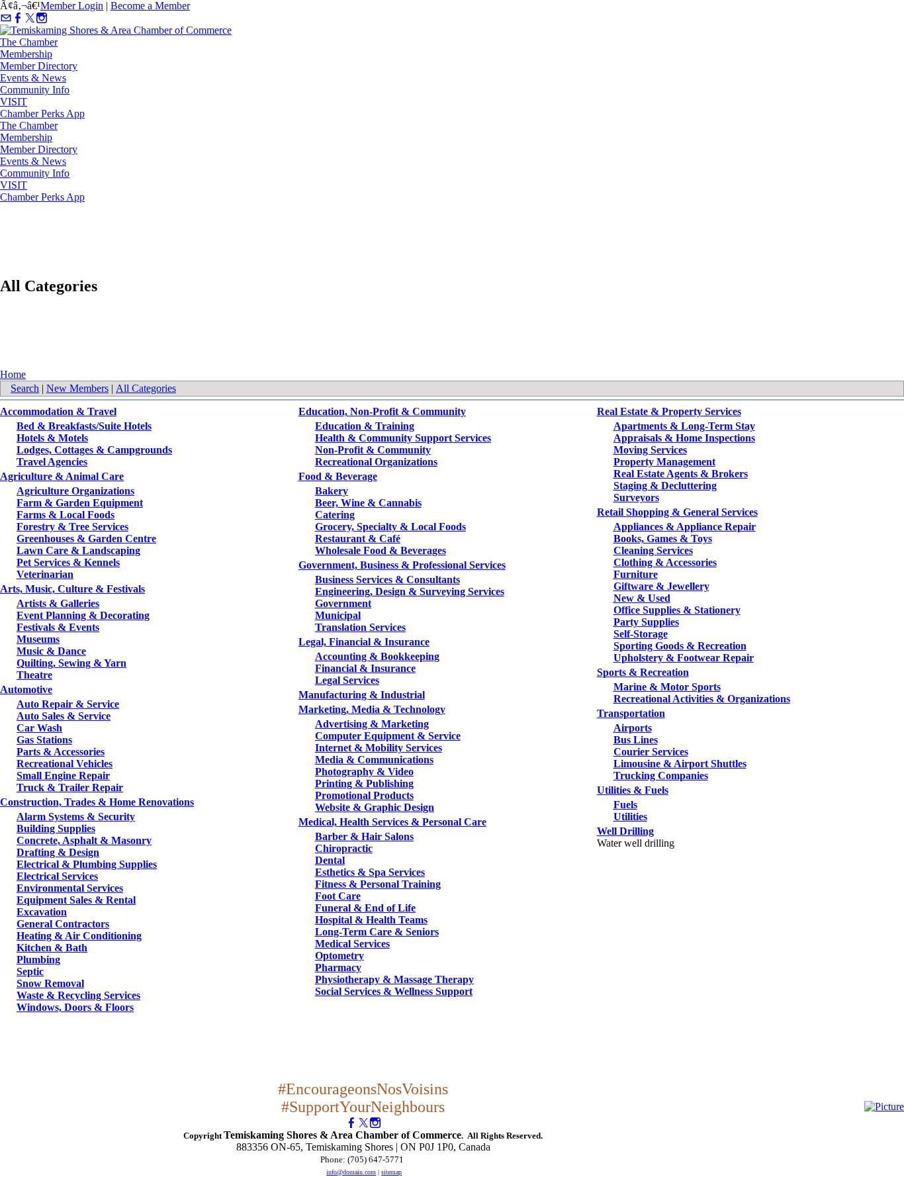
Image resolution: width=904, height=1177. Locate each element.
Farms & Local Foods (65, 514)
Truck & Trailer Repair (70, 787)
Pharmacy (338, 967)
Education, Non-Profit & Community (382, 411)
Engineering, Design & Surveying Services (409, 591)
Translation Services (360, 627)
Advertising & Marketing (372, 724)
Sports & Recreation (643, 672)
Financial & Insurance (365, 668)
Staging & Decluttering (665, 485)
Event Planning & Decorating (83, 615)
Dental (330, 860)
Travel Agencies (52, 461)
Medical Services (352, 943)
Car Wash (39, 727)
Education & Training (364, 426)
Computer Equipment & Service (388, 735)
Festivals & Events (58, 627)
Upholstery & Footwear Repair (683, 657)
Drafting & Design (58, 852)
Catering (335, 514)
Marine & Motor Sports (667, 686)
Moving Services (650, 449)
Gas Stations (44, 739)
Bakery (331, 490)
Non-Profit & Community (373, 449)
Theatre (34, 675)
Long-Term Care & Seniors (377, 931)
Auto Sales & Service (64, 716)
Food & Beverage (337, 476)
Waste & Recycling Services (78, 995)
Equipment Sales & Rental (76, 900)
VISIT (13, 101)
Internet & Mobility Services (378, 747)
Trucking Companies (660, 775)
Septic (30, 971)
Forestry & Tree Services (72, 526)
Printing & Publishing (364, 783)
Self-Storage (640, 633)
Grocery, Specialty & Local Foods (390, 526)
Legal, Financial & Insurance (363, 641)
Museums (38, 639)
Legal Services (347, 680)
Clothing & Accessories (665, 562)
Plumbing (38, 959)
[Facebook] (18, 18)
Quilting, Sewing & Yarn (71, 663)
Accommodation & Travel (58, 411)
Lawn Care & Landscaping (78, 550)
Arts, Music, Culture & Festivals (72, 588)
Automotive (26, 689)
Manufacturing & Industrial (361, 694)
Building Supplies (56, 828)
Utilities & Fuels (632, 790)
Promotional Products (364, 795)
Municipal (338, 615)
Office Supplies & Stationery (677, 610)
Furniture (635, 574)
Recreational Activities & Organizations (701, 698)
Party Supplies (646, 622)
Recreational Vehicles (65, 763)
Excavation (42, 912)
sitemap (391, 1172)
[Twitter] (29, 18)
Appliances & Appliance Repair (684, 526)
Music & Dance (51, 651)
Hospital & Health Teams (371, 919)
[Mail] (6, 18)
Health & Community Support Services (403, 438)
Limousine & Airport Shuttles (679, 763)
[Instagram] (41, 18)
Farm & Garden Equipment (80, 502)
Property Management (664, 461)
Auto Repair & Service (68, 704)
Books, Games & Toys (662, 538)
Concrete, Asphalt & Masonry (84, 840)
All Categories (146, 388)
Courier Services (650, 751)
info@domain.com (351, 1172)
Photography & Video (364, 771)
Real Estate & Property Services (669, 411)
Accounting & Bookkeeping (377, 656)
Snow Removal (50, 983)
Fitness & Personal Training (378, 884)
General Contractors (63, 923)
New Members (77, 388)
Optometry (339, 955)
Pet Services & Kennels (68, 562)
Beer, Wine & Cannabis (368, 502)
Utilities (630, 816)
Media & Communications (374, 759)
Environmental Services (70, 888)
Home (13, 374)
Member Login (71, 5)
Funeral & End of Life (365, 908)
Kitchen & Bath (52, 947)
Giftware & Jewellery (661, 586)
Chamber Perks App (42, 113)
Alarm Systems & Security (76, 816)
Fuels (625, 804)
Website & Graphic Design (374, 807)
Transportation (631, 713)
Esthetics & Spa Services (370, 872)
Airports (632, 727)
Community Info (34, 89)
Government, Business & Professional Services (402, 565)
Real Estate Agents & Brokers (680, 473)
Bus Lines (635, 739)
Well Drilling (625, 831)
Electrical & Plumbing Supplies (87, 864)
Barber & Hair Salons (364, 836)
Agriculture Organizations (75, 490)
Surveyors (636, 497)
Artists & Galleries (58, 603)
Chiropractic (344, 848)
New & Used (641, 598)
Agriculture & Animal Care (62, 476)
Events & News (33, 77)
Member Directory (38, 65)
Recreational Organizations (376, 461)
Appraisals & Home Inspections (684, 438)
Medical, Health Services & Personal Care (392, 821)
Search (25, 388)
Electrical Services (57, 876)
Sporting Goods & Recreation (679, 645)
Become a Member (150, 5)
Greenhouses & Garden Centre (86, 538)
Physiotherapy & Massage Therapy (394, 979)
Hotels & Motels (52, 438)
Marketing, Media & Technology (371, 709)
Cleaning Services (653, 550)
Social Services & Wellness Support (394, 991)
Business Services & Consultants (387, 579)
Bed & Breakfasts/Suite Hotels (84, 426)
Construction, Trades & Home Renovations (97, 802)
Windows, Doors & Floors (75, 1007)
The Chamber (29, 42)
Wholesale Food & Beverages (380, 550)
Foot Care (338, 896)
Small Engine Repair (63, 775)
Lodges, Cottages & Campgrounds (94, 449)
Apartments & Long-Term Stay (684, 426)
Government (343, 603)
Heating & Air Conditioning (79, 935)
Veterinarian (45, 574)
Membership (26, 54)
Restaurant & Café (357, 538)
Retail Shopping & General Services (677, 512)
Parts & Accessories (61, 751)
